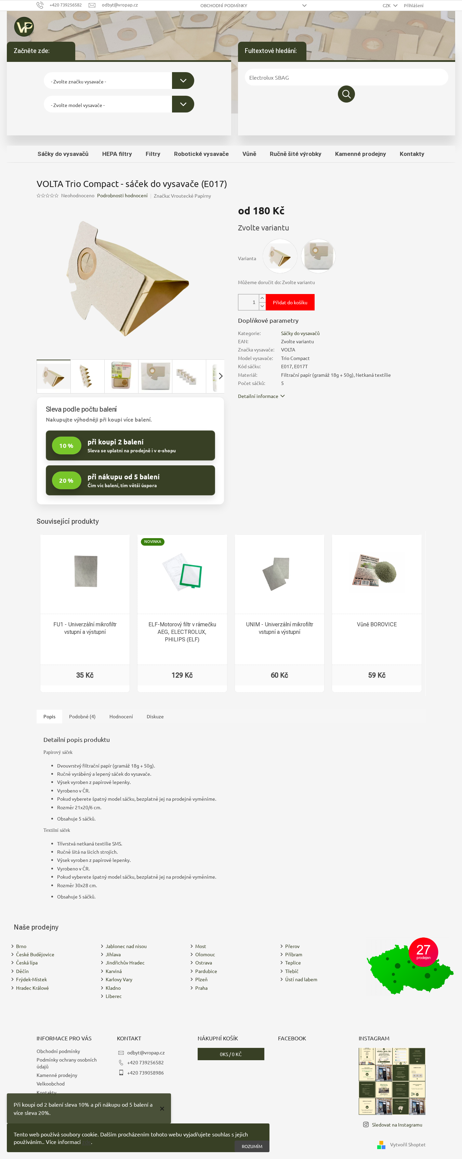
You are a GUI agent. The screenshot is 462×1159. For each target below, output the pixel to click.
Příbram (293, 954)
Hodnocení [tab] (121, 716)
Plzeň (201, 979)
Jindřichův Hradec (125, 962)
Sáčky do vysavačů (300, 333)
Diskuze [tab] (155, 716)
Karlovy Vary (119, 979)
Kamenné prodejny (57, 1075)
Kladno (113, 988)
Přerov (292, 946)
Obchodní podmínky (223, 5)
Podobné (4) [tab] (82, 716)
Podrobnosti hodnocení (122, 195)
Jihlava (113, 954)
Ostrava (203, 962)
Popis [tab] (49, 716)
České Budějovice (35, 954)
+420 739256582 (145, 1062)
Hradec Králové (32, 988)
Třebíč (292, 971)
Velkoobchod (51, 1083)
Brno (21, 946)
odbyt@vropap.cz (146, 1052)
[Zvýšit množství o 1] (262, 298)
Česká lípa (27, 962)
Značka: (182, 195)
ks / (231, 1054)
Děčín (22, 971)
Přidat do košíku (290, 302)
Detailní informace (258, 396)
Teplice (293, 962)
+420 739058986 (145, 1072)
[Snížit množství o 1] (262, 306)
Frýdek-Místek (31, 979)
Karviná (114, 971)
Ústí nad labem (301, 979)
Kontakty (46, 1092)
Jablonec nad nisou (126, 946)
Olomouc (205, 954)
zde (86, 1141)
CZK (387, 5)
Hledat (346, 94)
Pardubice (206, 971)
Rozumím (252, 1146)
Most (200, 946)
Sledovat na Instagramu (397, 1124)
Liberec (114, 996)
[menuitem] (63, 154)
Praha (201, 988)
